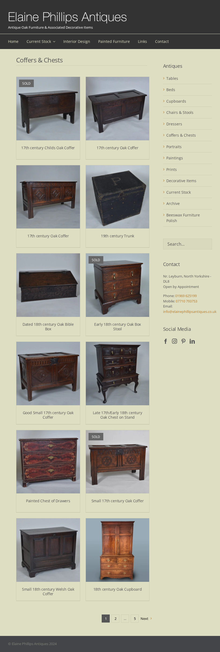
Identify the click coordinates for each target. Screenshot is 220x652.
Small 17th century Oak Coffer (117, 500)
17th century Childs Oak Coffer (48, 147)
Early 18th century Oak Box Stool (117, 326)
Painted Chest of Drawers (48, 500)
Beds (170, 89)
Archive (173, 203)
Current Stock (178, 192)
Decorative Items (181, 180)
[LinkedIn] (192, 341)
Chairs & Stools (179, 112)
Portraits (174, 146)
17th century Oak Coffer (117, 147)
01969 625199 (186, 295)
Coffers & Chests (181, 135)
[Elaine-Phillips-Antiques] (67, 12)
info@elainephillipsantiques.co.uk (190, 311)
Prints (171, 169)
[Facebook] (165, 341)
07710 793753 (186, 301)
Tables (172, 78)
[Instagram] (174, 341)
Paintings (174, 157)
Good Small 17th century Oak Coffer (48, 415)
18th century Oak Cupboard (117, 589)
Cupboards (176, 101)
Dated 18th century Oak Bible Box (48, 326)
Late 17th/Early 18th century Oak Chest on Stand (117, 415)
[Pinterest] (183, 341)
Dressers (174, 123)
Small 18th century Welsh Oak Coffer (48, 591)
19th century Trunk (117, 235)
